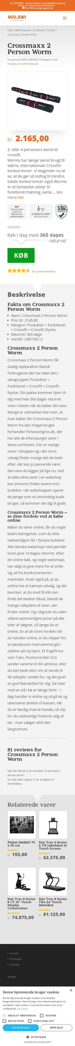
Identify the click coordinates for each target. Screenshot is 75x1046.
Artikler (11, 977)
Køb (21, 255)
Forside (14, 953)
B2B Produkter (23, 30)
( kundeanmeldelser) (43, 271)
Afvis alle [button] (56, 1027)
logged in (29, 779)
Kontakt (14, 964)
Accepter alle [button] (21, 1027)
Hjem (10, 30)
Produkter (16, 959)
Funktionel (39, 30)
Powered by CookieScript (37, 1042)
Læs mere (22, 1008)
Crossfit (51, 30)
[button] (37, 1037)
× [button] (71, 990)
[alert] (37, 1016)
